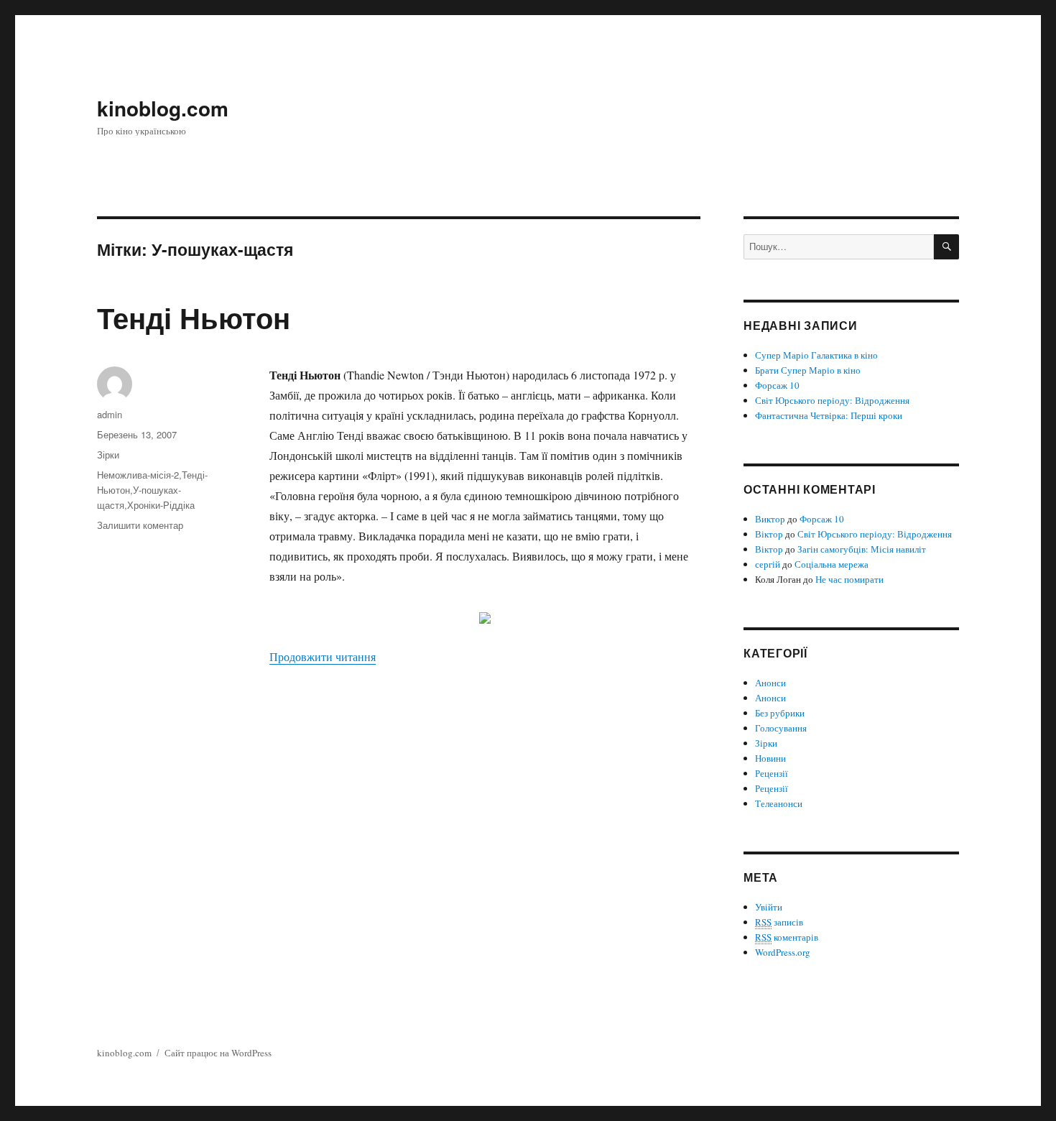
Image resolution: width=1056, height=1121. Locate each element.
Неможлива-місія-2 (138, 474)
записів (779, 921)
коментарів (786, 937)
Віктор (769, 533)
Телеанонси (778, 803)
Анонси (770, 682)
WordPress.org (782, 952)
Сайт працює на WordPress (218, 1052)
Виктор (770, 518)
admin (109, 414)
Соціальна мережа (832, 564)
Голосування (781, 727)
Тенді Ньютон (193, 317)
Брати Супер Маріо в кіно (808, 370)
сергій (767, 564)
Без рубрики (780, 712)
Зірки (108, 454)
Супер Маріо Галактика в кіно (816, 355)
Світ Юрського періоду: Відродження (832, 400)
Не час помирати (849, 579)
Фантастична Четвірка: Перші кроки (828, 415)
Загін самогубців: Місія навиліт (861, 549)
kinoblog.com (162, 108)
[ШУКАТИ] (946, 246)
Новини (770, 758)
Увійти (768, 906)
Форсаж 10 (777, 385)
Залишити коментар (140, 525)
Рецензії (771, 773)
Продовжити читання (322, 656)
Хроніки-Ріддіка (161, 505)
